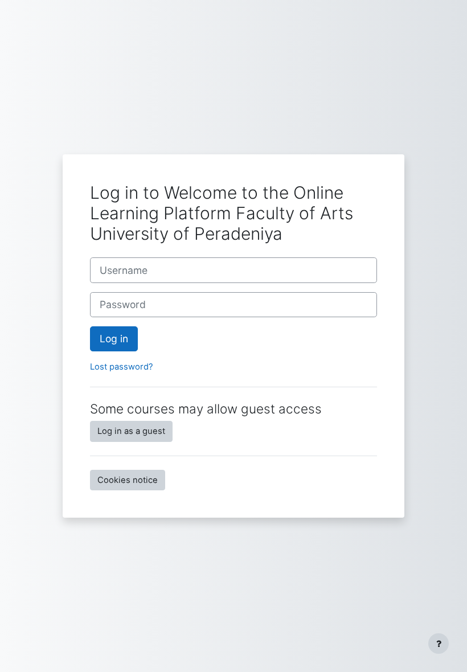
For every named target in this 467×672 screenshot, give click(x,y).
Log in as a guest (131, 431)
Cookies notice (127, 480)
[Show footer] (438, 643)
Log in (114, 339)
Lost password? (121, 367)
